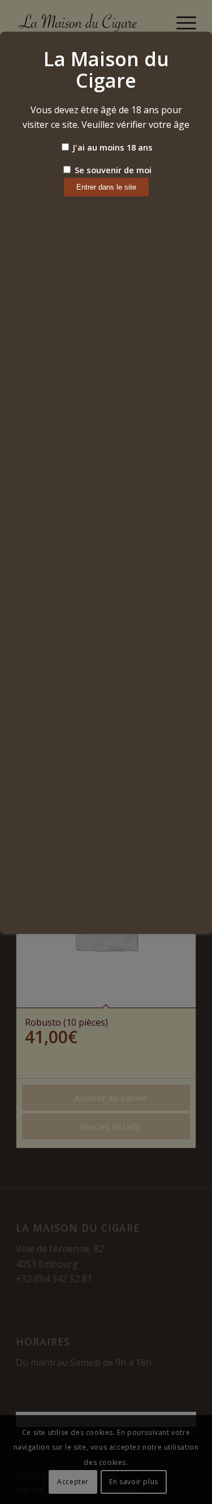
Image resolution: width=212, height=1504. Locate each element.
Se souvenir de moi (112, 169)
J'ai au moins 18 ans (112, 147)
